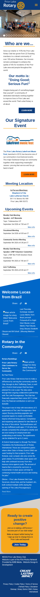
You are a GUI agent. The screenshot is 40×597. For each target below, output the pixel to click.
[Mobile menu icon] (36, 4)
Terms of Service (32, 584)
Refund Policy (24, 587)
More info (31, 227)
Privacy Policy (8, 584)
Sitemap (13, 589)
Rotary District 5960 (25, 589)
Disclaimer (34, 587)
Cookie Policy (19, 584)
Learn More (26, 110)
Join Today (20, 544)
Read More (6, 492)
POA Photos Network (28, 559)
